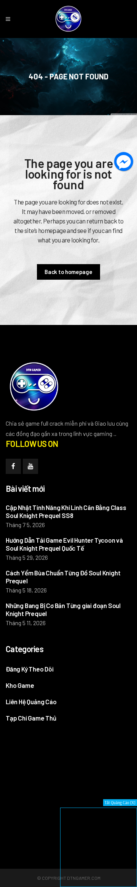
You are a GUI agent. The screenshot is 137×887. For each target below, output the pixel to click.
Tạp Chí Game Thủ (31, 718)
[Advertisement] (63, 786)
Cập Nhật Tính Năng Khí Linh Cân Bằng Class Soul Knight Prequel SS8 (66, 511)
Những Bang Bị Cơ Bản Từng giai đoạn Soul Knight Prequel (63, 609)
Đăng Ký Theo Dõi (30, 669)
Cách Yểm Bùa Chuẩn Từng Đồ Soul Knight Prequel (63, 576)
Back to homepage (68, 271)
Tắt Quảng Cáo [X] (120, 802)
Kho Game (20, 685)
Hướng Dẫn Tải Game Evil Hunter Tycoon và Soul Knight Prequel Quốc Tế (64, 544)
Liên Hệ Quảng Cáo (31, 701)
